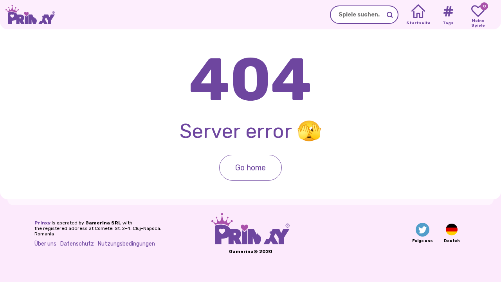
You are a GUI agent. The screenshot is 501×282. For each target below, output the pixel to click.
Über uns (45, 243)
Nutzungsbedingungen (126, 243)
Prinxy (42, 223)
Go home (250, 167)
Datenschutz (77, 243)
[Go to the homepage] (27, 14)
